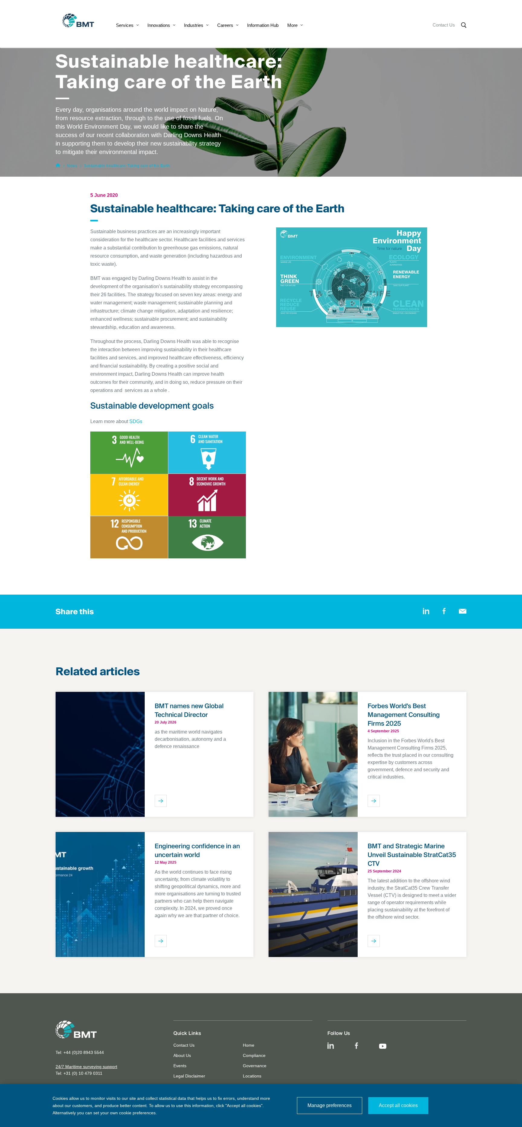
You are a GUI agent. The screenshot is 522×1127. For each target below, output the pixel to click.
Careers (225, 25)
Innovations (158, 25)
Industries (193, 25)
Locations (252, 1076)
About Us (182, 1055)
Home (248, 1045)
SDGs (135, 421)
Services (125, 25)
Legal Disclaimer (189, 1076)
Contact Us (444, 24)
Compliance (254, 1055)
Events (179, 1065)
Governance (254, 1065)
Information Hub (263, 25)
